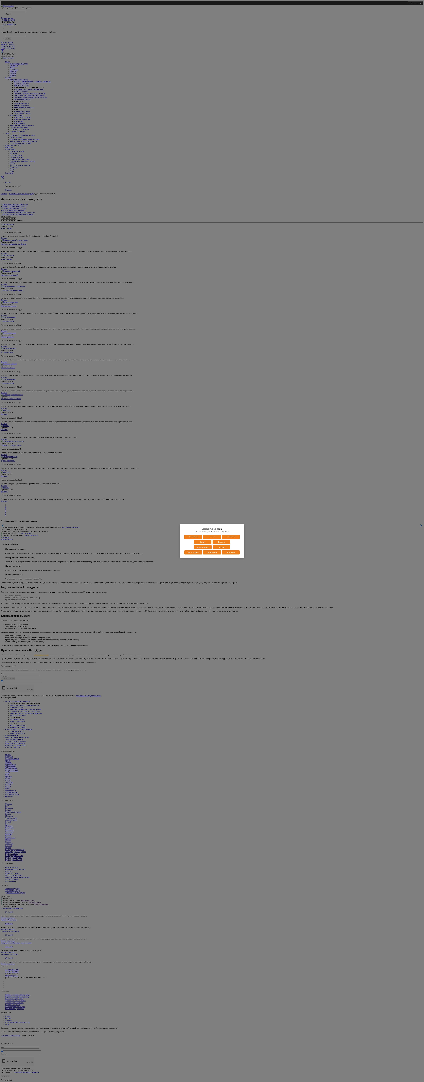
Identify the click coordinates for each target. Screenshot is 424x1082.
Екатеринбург (212, 552)
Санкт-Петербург (193, 552)
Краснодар (231, 552)
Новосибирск (193, 537)
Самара (202, 542)
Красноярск (231, 537)
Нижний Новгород (202, 547)
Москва (221, 547)
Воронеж (221, 542)
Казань (212, 537)
